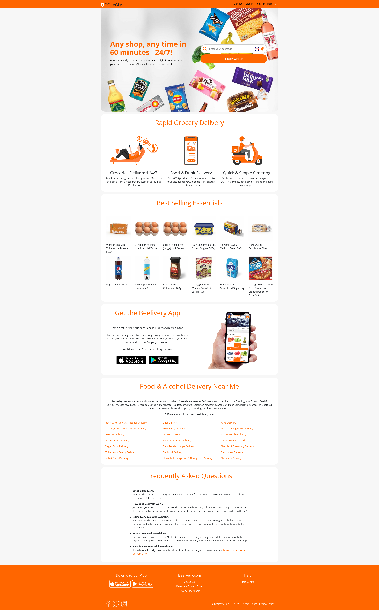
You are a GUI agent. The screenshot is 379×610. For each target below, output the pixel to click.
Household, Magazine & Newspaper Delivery (187, 458)
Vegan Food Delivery (116, 446)
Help (270, 3)
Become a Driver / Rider (189, 586)
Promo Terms (266, 604)
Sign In (249, 3)
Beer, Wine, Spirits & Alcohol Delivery (126, 422)
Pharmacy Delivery (231, 458)
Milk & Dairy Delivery (116, 458)
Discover (239, 3)
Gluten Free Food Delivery (235, 440)
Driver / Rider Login (189, 591)
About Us (189, 582)
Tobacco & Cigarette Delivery (237, 428)
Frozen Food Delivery (117, 440)
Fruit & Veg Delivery (174, 428)
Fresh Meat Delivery (232, 452)
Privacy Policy (249, 604)
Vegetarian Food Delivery (177, 440)
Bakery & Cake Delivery (233, 434)
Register (260, 3)
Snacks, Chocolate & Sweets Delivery (125, 428)
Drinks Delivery (171, 434)
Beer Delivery (170, 422)
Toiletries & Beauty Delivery (120, 452)
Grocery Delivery (114, 434)
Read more (133, 71)
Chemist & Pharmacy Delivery (237, 446)
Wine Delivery (228, 422)
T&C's (236, 604)
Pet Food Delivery (173, 452)
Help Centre (247, 582)
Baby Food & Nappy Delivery (179, 446)
